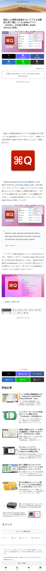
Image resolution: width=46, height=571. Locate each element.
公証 (21, 313)
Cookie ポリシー (8, 559)
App (15, 310)
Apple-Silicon (24, 310)
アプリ (6, 313)
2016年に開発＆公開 (25, 185)
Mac (32, 310)
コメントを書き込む (23, 531)
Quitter (7, 302)
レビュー (13, 313)
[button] (37, 62)
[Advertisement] (23, 106)
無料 (27, 313)
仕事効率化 (7, 310)
